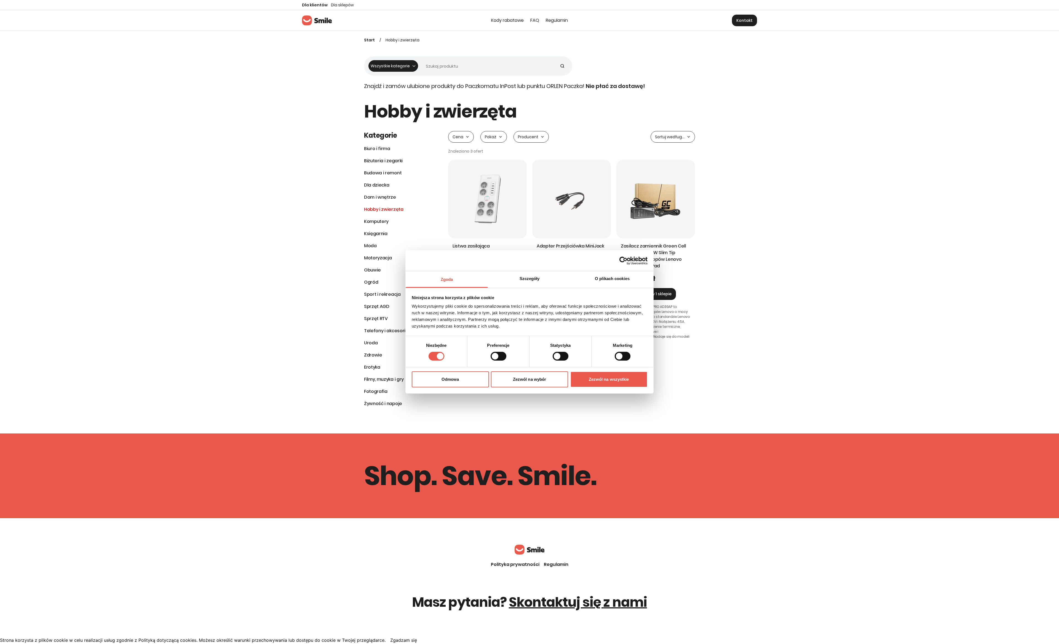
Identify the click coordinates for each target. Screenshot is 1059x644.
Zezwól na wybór (529, 379)
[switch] (498, 356)
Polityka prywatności (515, 564)
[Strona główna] (317, 20)
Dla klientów (315, 5)
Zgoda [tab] (447, 279)
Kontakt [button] (744, 20)
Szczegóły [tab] (530, 278)
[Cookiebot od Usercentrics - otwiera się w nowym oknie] (623, 260)
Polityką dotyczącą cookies (167, 640)
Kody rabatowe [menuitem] (507, 20)
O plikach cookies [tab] (612, 278)
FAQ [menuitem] (534, 20)
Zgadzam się (403, 640)
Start (369, 40)
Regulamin (556, 564)
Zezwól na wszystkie (609, 379)
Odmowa (450, 379)
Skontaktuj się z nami (578, 602)
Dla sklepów (342, 5)
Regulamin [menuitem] (557, 20)
